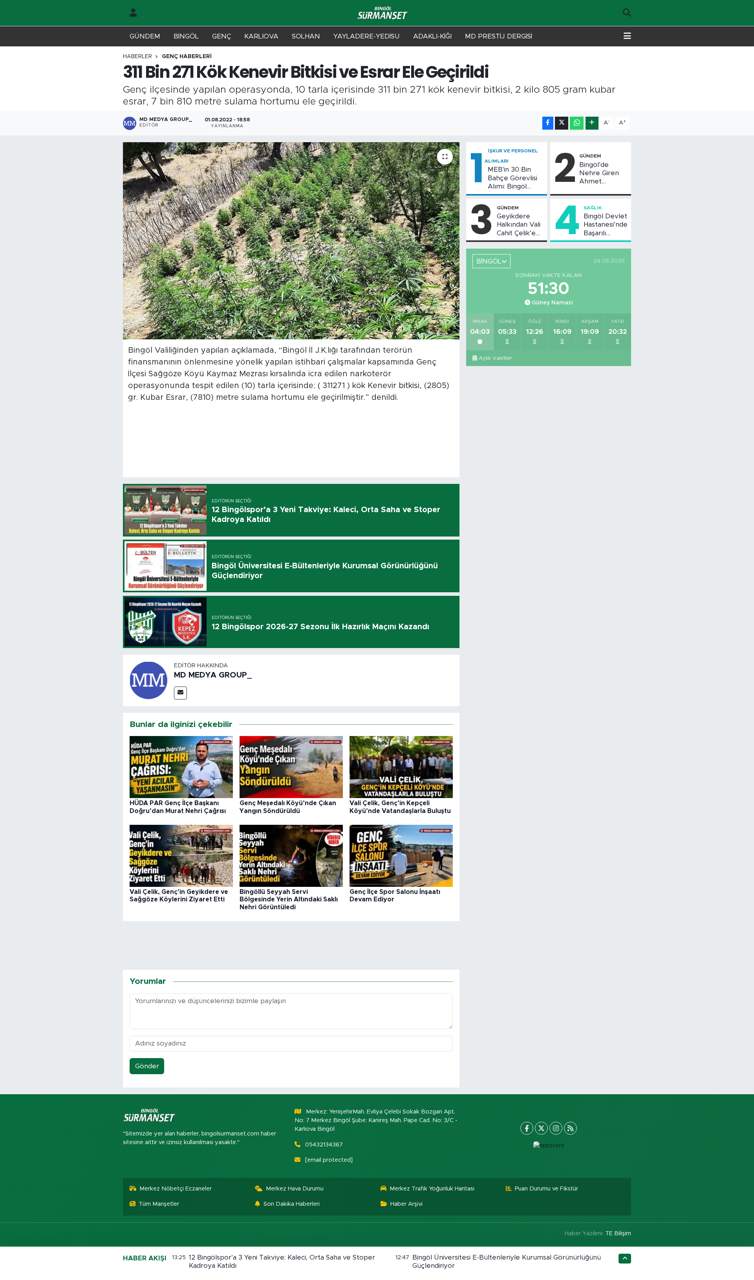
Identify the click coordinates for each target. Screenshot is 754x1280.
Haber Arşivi (406, 1204)
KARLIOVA (261, 36)
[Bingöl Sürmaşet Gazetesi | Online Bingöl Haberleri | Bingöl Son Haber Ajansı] (383, 13)
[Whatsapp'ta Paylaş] (577, 123)
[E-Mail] (180, 693)
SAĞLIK (593, 207)
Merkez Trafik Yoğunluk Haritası (432, 1189)
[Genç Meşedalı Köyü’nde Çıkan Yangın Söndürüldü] (291, 767)
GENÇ (221, 36)
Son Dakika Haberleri (292, 1204)
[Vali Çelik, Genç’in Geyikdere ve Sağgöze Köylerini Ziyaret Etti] (181, 855)
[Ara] (627, 13)
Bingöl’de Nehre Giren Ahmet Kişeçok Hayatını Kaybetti (599, 173)
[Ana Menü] (627, 36)
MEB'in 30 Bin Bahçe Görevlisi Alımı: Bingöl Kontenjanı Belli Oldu (512, 178)
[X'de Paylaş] (561, 123)
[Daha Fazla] (592, 123)
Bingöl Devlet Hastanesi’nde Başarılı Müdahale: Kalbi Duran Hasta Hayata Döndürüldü (606, 225)
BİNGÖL (186, 36)
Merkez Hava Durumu (295, 1189)
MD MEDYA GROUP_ (213, 675)
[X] (541, 1128)
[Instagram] (555, 1128)
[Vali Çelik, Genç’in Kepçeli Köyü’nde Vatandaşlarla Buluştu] (401, 767)
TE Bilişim (618, 1233)
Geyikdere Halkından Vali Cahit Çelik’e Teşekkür (518, 225)
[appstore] (548, 1145)
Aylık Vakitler (495, 358)
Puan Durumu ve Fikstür (546, 1189)
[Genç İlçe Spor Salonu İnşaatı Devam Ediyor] (401, 855)
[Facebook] (526, 1128)
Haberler (137, 56)
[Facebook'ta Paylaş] (547, 123)
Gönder (147, 1066)
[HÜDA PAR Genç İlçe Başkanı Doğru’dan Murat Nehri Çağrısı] (181, 767)
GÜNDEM (145, 36)
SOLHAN (306, 36)
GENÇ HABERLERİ (187, 56)
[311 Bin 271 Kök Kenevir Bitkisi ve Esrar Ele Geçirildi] (291, 240)
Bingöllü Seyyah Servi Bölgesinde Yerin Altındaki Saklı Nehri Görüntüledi (289, 899)
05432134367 (324, 1145)
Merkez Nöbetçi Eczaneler (175, 1189)
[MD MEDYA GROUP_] (148, 680)
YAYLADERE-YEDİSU (366, 36)
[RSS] (570, 1128)
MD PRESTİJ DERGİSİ (498, 36)
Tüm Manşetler (159, 1204)
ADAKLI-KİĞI (432, 36)
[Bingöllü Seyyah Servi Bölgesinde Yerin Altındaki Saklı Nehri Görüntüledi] (291, 855)
